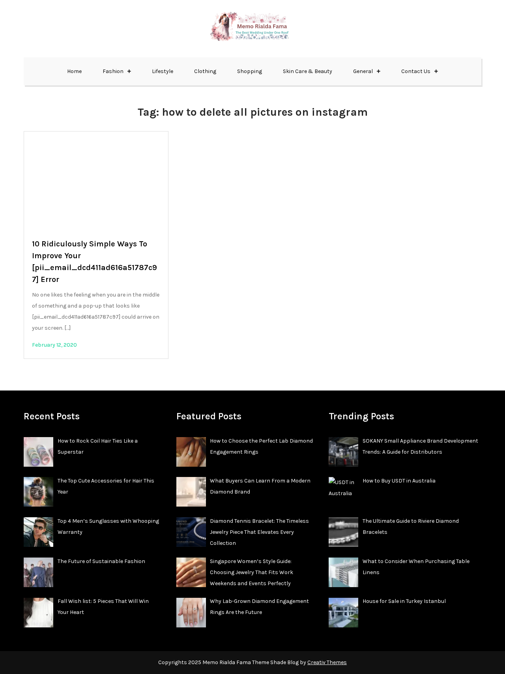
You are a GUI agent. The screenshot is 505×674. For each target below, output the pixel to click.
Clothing (205, 71)
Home (74, 71)
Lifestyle (162, 71)
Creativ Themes (327, 662)
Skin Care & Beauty (307, 71)
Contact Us (415, 71)
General (363, 71)
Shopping (249, 71)
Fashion (113, 71)
